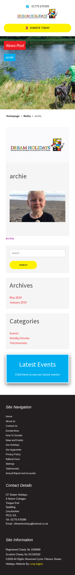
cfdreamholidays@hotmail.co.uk (31, 523)
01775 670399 (40, 6)
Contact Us (11, 426)
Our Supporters (13, 449)
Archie (10, 238)
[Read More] (37, 161)
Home (9, 416)
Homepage (13, 116)
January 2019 (18, 302)
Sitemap (10, 463)
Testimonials (18, 343)
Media (27, 116)
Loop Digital (36, 564)
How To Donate (14, 435)
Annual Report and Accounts (21, 473)
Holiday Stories (20, 338)
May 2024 (16, 297)
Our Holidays (12, 444)
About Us (10, 421)
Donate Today (40, 28)
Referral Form (13, 459)
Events (14, 333)
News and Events (14, 440)
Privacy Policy (13, 454)
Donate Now (12, 430)
